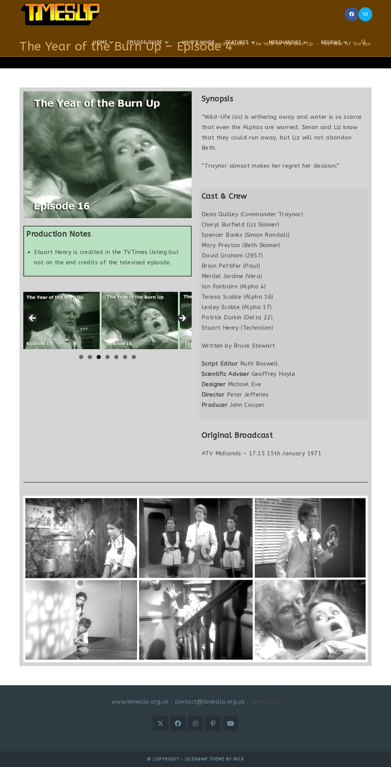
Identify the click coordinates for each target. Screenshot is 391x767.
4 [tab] (107, 357)
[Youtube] (230, 723)
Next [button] (182, 318)
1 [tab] (81, 357)
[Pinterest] (213, 723)
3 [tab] (99, 357)
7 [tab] (134, 357)
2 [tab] (90, 357)
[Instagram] (195, 723)
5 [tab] (116, 357)
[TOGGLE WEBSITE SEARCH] (363, 42)
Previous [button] (33, 318)
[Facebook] (352, 14)
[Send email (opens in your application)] (365, 14)
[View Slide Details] (61, 320)
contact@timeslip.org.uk (210, 701)
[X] (160, 723)
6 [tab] (125, 357)
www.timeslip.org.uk (140, 701)
